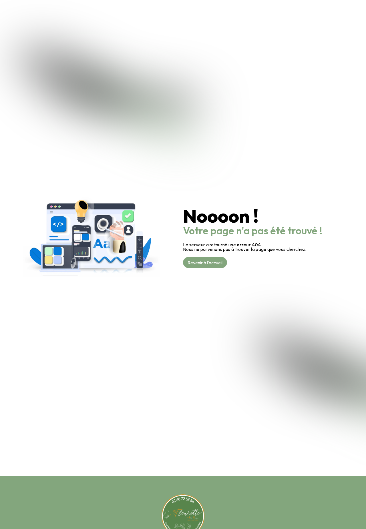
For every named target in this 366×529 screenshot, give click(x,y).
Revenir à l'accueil (205, 263)
